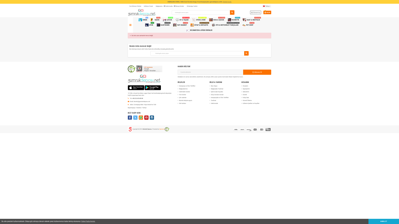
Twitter (135, 118)
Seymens (161, 129)
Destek (245, 94)
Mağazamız (159, 6)
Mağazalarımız (183, 89)
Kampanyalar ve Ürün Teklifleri (220, 97)
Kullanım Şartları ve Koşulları (251, 103)
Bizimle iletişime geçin (185, 100)
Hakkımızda (169, 6)
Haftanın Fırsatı (148, 6)
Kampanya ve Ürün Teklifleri (187, 86)
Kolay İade (246, 97)
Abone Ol (258, 72)
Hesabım (245, 86)
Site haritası (182, 103)
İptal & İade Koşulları (217, 92)
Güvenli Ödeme (247, 100)
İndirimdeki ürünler (184, 92)
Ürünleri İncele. (227, 2)
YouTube (146, 118)
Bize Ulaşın (214, 86)
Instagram (152, 118)
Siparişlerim (246, 89)
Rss (141, 118)
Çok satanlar (182, 97)
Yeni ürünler (182, 94)
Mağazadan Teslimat (217, 89)
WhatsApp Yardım (192, 6)
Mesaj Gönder (179, 6)
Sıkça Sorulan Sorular (217, 94)
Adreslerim (246, 92)
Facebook (130, 118)
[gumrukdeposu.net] (142, 12)
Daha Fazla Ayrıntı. (88, 221)
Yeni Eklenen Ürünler (135, 6)
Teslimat (213, 100)
